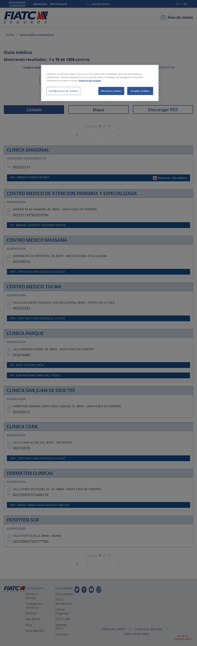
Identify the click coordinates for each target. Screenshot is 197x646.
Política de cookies (90, 80)
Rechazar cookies (111, 90)
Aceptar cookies (140, 90)
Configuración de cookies (63, 90)
